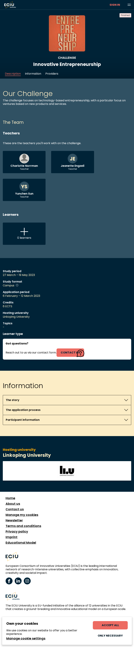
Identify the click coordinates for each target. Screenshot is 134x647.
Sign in (115, 5)
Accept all (110, 625)
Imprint (11, 537)
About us (13, 504)
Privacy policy (17, 531)
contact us (70, 353)
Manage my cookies (22, 515)
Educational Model (21, 543)
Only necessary (110, 636)
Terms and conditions (23, 526)
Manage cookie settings (25, 638)
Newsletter (14, 520)
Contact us (15, 509)
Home (10, 498)
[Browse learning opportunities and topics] (129, 5)
